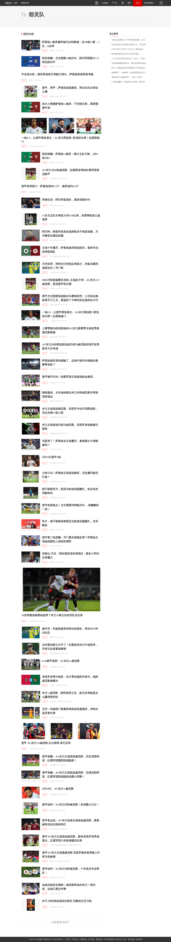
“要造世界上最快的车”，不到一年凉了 (127, 77)
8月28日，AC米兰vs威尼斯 (58, 788)
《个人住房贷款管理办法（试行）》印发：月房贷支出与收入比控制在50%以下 (130, 59)
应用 (15, 3)
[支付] (123, 3)
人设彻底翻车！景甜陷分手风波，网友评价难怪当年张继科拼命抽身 (130, 82)
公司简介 (68, 939)
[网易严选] (115, 3)
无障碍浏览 (25, 3)
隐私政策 (99, 939)
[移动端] (97, 3)
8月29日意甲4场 (51, 457)
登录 (137, 3)
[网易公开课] (105, 3)
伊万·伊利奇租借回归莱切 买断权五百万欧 (67, 900)
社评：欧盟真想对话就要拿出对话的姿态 (128, 68)
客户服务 (91, 939)
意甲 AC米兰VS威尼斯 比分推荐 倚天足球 (46, 742)
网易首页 (8, 3)
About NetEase (57, 939)
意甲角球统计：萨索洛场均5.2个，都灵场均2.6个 (50, 186)
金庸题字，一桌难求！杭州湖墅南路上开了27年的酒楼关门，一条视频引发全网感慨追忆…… (130, 73)
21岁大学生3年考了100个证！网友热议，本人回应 (130, 49)
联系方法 (75, 939)
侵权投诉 (139, 939)
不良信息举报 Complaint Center (115, 939)
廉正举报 (131, 939)
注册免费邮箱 (148, 3)
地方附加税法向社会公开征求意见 (125, 54)
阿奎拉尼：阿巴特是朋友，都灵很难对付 (66, 199)
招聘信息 (83, 939)
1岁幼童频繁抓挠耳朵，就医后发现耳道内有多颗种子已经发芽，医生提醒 (130, 63)
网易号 (44, 51)
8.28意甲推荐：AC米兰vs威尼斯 (61, 660)
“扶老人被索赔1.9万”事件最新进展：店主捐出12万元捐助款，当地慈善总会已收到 (130, 40)
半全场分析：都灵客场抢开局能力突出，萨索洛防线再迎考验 (57, 74)
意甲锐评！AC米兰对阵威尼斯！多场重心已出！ (70, 804)
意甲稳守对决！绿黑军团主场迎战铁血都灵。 (69, 376)
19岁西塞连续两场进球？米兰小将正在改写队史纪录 (52, 615)
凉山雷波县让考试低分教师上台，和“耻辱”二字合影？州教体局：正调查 (130, 45)
